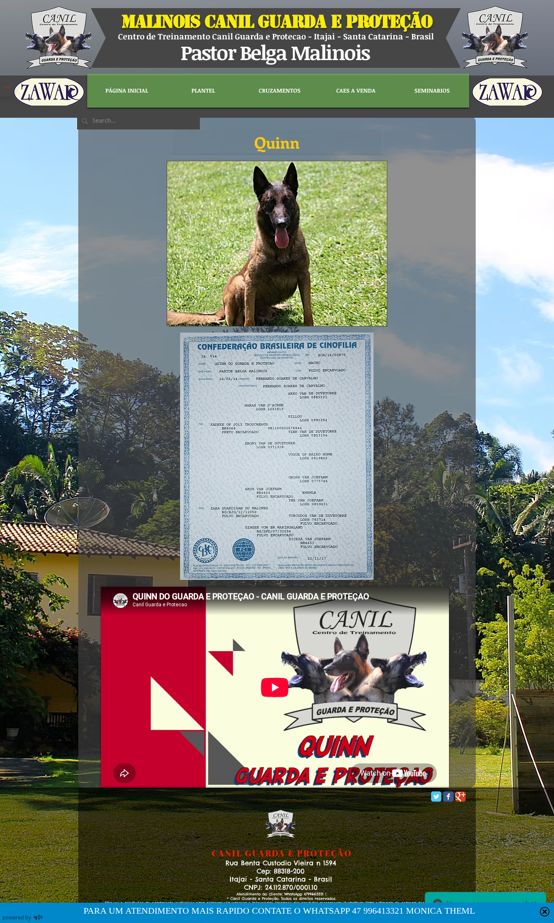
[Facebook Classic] (448, 796)
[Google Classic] (460, 796)
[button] (277, 142)
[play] (367, 319)
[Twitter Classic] (436, 796)
